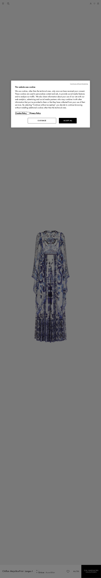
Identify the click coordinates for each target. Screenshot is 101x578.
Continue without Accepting (79, 84)
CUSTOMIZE (42, 120)
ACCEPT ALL (68, 120)
